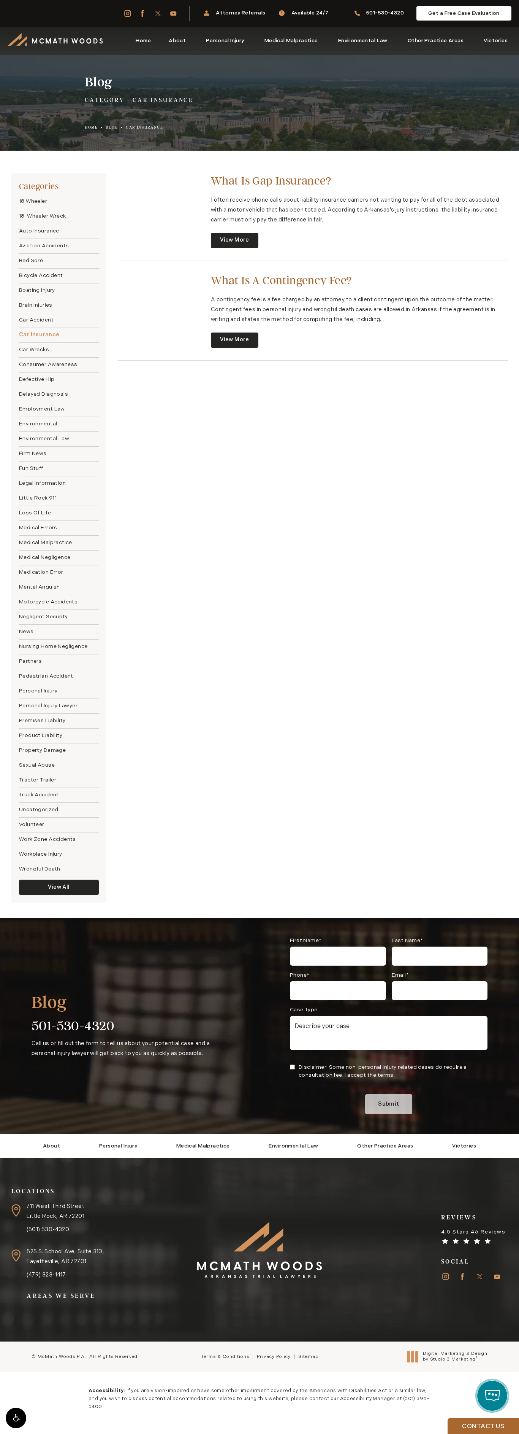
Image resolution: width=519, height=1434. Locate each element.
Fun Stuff (31, 468)
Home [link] (143, 40)
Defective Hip (36, 379)
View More (234, 240)
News (26, 632)
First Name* (306, 941)
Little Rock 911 (38, 498)
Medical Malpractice (45, 543)
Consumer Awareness (48, 365)
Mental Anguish (39, 587)
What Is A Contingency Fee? (281, 280)
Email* (400, 975)
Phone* (299, 975)
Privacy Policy (274, 1356)
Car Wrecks (34, 350)
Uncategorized (38, 810)
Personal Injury (38, 691)
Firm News (33, 454)
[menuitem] (127, 13)
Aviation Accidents (44, 246)
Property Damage (42, 750)
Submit (388, 1104)
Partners (30, 661)
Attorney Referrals (240, 13)
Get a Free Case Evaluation (464, 13)
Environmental (38, 424)
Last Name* (407, 941)
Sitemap (308, 1356)
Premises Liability (42, 721)
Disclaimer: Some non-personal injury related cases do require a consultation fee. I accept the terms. (383, 1071)
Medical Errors (38, 528)
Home (91, 127)
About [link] (177, 40)
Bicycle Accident (41, 276)
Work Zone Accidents (47, 839)
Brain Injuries (35, 305)
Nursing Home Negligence (53, 646)
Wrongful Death (39, 869)
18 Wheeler (33, 201)
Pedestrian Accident (46, 676)
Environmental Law (44, 439)
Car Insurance (144, 127)
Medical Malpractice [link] (291, 40)
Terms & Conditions (225, 1356)
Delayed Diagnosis (43, 394)
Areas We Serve (61, 1295)
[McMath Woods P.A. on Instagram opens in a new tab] (127, 13)
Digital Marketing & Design (454, 1357)
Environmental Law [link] (363, 40)
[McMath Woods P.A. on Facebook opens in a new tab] (142, 13)
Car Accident (36, 320)
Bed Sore (31, 261)
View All (59, 887)
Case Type (304, 1010)
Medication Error (41, 572)
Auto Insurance (39, 231)
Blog (112, 127)
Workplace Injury (40, 854)
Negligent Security (43, 617)
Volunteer (31, 825)
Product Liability (40, 735)
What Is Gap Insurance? (271, 180)
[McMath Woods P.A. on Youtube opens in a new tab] (173, 13)
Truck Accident (39, 795)
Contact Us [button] (483, 1427)
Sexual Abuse (37, 765)
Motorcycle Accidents (48, 602)
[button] (16, 1418)
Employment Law (42, 409)
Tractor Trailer (37, 780)
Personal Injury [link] (225, 40)
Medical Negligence (44, 557)
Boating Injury (37, 290)
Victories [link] (496, 40)
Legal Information (42, 483)
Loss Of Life (35, 513)
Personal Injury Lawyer (48, 706)
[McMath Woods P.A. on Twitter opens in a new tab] (158, 13)
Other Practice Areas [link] (436, 40)
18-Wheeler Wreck (42, 216)
